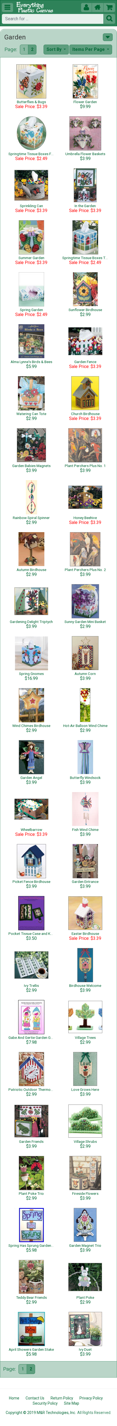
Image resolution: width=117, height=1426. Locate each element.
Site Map (71, 1403)
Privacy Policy (91, 1398)
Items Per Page (89, 49)
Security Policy (45, 1403)
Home (14, 1398)
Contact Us (35, 1398)
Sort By (55, 49)
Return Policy (62, 1398)
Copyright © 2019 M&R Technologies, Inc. (41, 1412)
